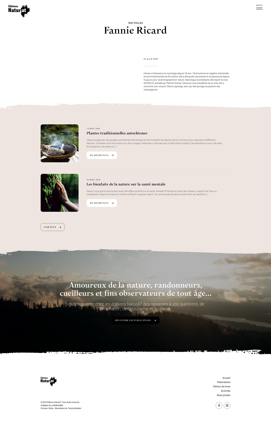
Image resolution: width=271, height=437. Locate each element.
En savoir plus (99, 155)
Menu (259, 7)
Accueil (226, 378)
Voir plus (50, 227)
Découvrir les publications (133, 320)
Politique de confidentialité (52, 405)
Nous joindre (223, 395)
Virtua (50, 408)
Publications (223, 382)
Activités (225, 391)
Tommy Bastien (74, 408)
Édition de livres (221, 386)
